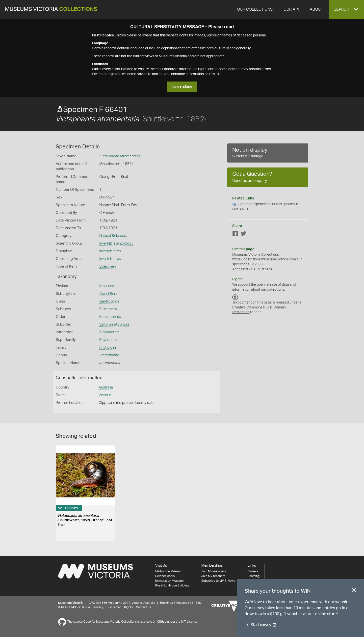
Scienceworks (165, 576)
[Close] (354, 591)
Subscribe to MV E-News (218, 580)
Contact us (143, 607)
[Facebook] (235, 234)
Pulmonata (108, 309)
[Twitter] (243, 234)
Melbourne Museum (168, 571)
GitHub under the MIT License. (177, 621)
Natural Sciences (113, 236)
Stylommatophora (114, 324)
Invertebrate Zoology (116, 243)
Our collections (255, 9)
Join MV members (213, 571)
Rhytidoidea (109, 340)
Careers (253, 571)
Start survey (261, 625)
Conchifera (108, 294)
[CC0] (235, 297)
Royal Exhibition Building (172, 585)
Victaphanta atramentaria (120, 156)
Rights (128, 607)
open (261, 284)
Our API (291, 9)
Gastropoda (109, 301)
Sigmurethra (109, 332)
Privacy (98, 607)
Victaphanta (109, 355)
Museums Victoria (51, 9)
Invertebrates (110, 251)
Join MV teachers (213, 576)
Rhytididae (107, 347)
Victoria (105, 395)
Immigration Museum (169, 580)
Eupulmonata (110, 317)
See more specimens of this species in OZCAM (265, 206)
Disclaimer (113, 607)
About (316, 9)
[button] (346, 9)
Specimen (107, 266)
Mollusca (106, 286)
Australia (106, 387)
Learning (254, 576)
